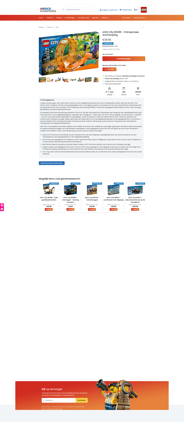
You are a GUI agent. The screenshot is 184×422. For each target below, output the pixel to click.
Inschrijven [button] (82, 400)
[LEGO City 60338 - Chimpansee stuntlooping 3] (65, 79)
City (57, 27)
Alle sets (95, 18)
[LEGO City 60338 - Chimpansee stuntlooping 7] (95, 79)
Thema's (49, 18)
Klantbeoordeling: (113, 84)
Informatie (126, 18)
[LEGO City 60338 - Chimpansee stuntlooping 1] (49, 79)
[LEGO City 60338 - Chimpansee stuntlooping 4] (72, 79)
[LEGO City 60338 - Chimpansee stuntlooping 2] (57, 79)
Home (41, 18)
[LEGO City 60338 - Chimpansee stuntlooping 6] (88, 79)
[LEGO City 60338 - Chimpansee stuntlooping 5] (80, 79)
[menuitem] (141, 27)
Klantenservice (139, 18)
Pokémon (104, 18)
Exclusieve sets (83, 18)
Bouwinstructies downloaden (52, 163)
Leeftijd (58, 18)
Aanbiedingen (70, 18)
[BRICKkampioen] (48, 9)
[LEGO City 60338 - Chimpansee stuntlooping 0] (42, 79)
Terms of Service (53, 409)
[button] (63, 9)
